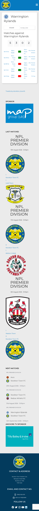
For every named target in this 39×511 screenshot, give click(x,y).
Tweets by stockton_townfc (15, 91)
